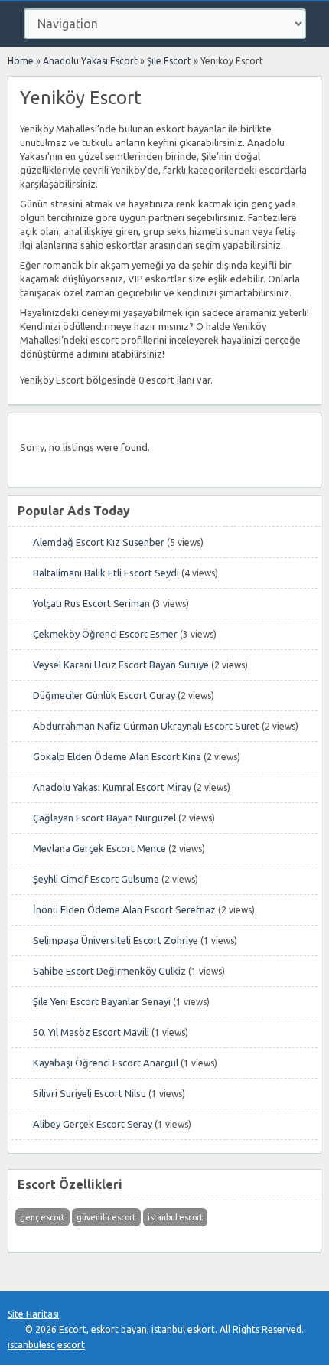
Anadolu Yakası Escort (90, 61)
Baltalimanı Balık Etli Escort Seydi (106, 572)
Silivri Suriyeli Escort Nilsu (89, 1093)
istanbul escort (175, 1217)
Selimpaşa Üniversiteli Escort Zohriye (115, 940)
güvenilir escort (106, 1217)
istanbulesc (31, 1345)
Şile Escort (169, 61)
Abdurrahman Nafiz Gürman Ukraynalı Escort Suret (146, 725)
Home (21, 61)
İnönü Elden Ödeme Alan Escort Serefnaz (124, 909)
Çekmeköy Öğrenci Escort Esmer (105, 634)
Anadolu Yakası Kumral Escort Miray (112, 787)
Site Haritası (33, 1314)
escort (71, 1345)
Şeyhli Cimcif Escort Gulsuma (96, 879)
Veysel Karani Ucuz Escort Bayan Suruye (121, 664)
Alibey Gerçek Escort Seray (92, 1123)
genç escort (42, 1217)
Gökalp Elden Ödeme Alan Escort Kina (117, 756)
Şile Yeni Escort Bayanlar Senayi (102, 1001)
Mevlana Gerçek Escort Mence (99, 848)
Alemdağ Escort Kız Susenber (98, 542)
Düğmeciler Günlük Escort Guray (104, 695)
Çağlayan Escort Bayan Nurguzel (104, 817)
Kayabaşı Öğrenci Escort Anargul (105, 1062)
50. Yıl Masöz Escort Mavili (91, 1032)
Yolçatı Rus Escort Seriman (91, 603)
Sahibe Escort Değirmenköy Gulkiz (109, 970)
